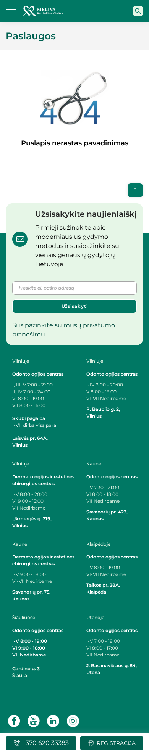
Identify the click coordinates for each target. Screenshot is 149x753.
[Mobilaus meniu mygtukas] (11, 11)
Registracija (116, 743)
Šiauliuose (23, 617)
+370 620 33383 (45, 743)
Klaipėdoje (99, 544)
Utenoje (95, 617)
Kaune (93, 464)
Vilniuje (20, 361)
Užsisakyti (75, 306)
